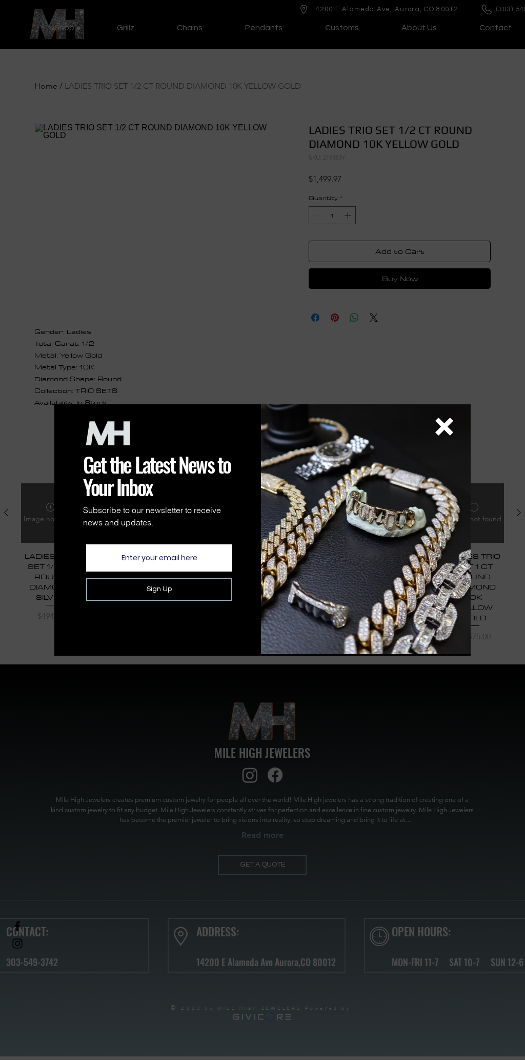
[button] (444, 426)
